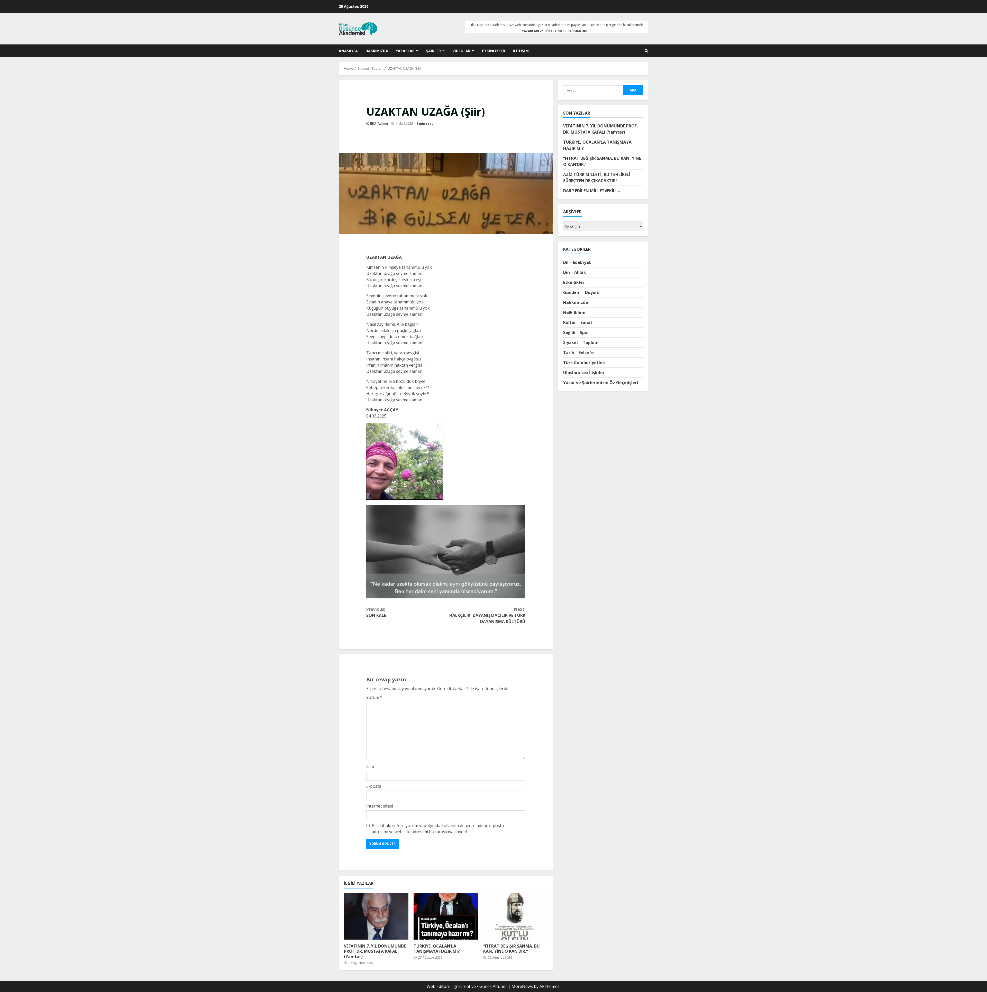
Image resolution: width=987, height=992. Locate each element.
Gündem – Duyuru (581, 292)
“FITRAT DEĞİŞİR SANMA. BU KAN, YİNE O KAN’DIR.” (515, 916)
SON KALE (376, 612)
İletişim (521, 50)
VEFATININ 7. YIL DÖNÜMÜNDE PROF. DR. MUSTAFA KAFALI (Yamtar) (376, 916)
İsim (370, 766)
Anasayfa (348, 50)
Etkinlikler (493, 50)
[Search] (646, 51)
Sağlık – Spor (576, 332)
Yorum (374, 697)
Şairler (433, 50)
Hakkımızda (376, 50)
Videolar (461, 50)
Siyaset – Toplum (581, 342)
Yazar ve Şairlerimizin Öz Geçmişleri (600, 382)
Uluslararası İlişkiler (584, 372)
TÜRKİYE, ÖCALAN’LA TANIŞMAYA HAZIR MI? (446, 916)
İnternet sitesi (379, 806)
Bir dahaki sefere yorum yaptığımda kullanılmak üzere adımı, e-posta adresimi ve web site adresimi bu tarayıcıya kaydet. (438, 829)
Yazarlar (405, 50)
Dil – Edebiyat (577, 262)
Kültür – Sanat (577, 322)
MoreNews (522, 986)
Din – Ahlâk (574, 272)
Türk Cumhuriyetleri (584, 362)
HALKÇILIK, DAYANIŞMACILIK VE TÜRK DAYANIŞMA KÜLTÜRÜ (487, 615)
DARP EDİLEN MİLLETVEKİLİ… (591, 190)
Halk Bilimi (574, 312)
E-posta (373, 786)
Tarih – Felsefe (578, 352)
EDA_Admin (379, 123)
